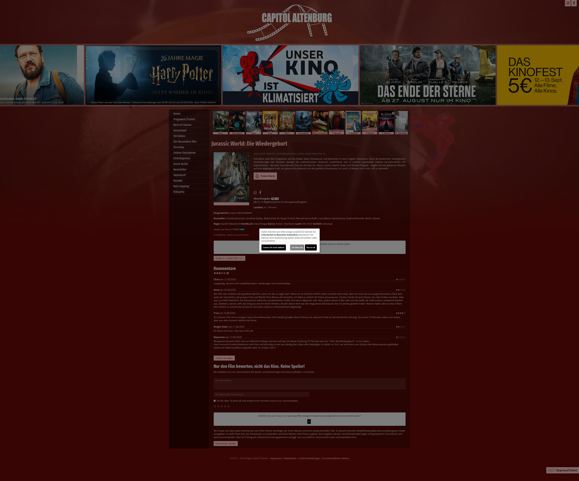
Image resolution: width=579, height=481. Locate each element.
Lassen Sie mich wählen (273, 247)
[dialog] (289, 241)
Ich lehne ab (297, 247)
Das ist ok (311, 247)
